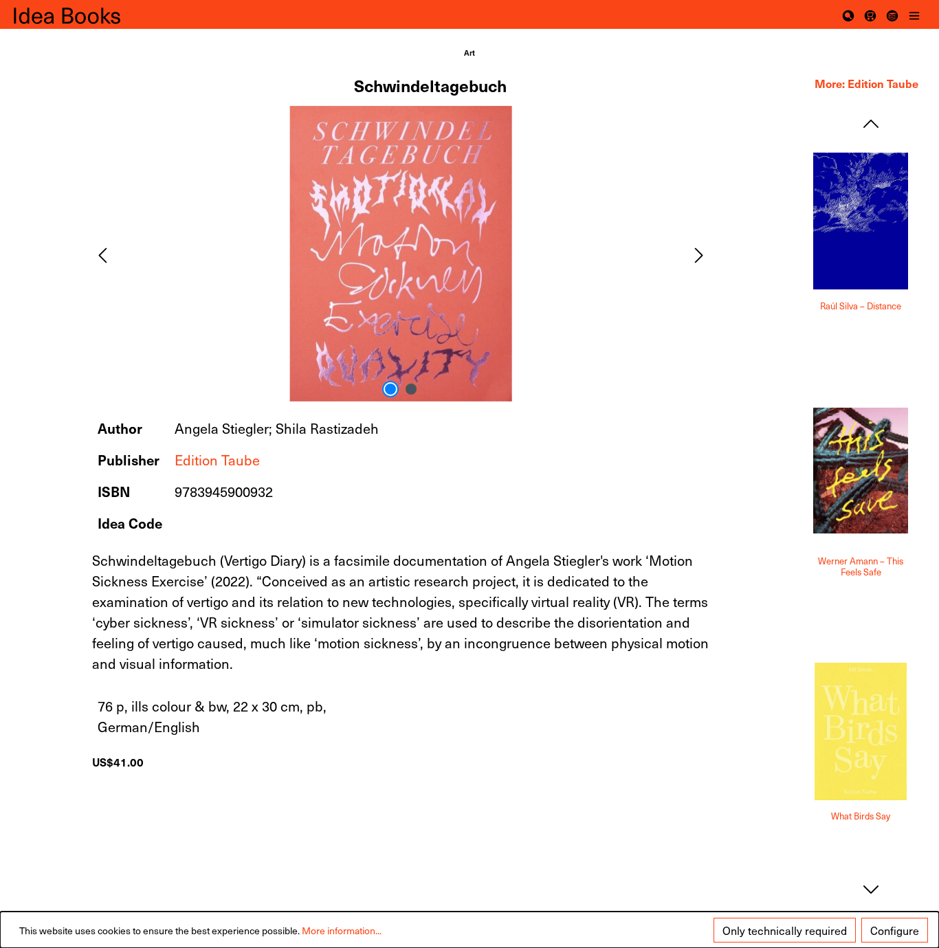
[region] (401, 253)
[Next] (699, 253)
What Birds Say (860, 816)
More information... (342, 930)
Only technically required (784, 930)
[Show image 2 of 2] (411, 389)
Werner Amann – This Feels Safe (860, 566)
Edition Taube (217, 460)
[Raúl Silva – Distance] (860, 221)
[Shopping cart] (870, 14)
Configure (894, 930)
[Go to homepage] (82, 14)
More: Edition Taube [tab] (866, 83)
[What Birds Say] (860, 731)
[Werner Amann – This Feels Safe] (860, 471)
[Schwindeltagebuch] (400, 253)
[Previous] (102, 253)
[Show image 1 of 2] (390, 389)
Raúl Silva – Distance (860, 306)
